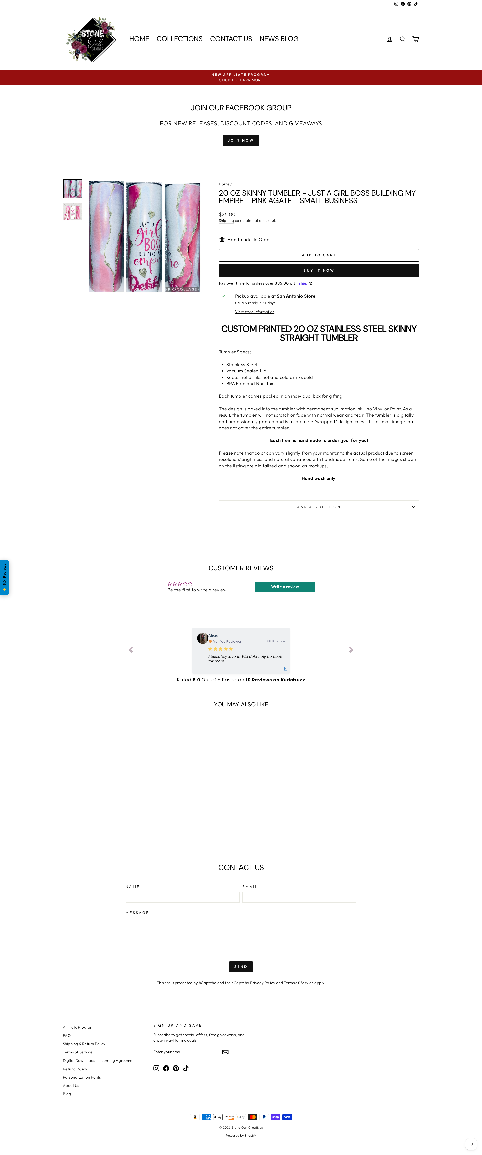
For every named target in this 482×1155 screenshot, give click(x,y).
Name (133, 886)
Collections (180, 38)
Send (241, 966)
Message (137, 912)
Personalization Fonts (82, 1077)
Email (250, 886)
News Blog (279, 38)
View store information (254, 311)
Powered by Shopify (241, 1135)
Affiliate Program (78, 1027)
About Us (71, 1085)
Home (139, 38)
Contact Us (231, 38)
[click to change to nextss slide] (351, 650)
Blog (67, 1093)
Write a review (285, 586)
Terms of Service (299, 982)
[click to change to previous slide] (131, 650)
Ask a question (319, 507)
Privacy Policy (262, 982)
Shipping (226, 220)
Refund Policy (75, 1069)
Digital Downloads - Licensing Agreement (99, 1060)
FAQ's (68, 1035)
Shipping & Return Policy (84, 1043)
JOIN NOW (241, 140)
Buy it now (319, 270)
